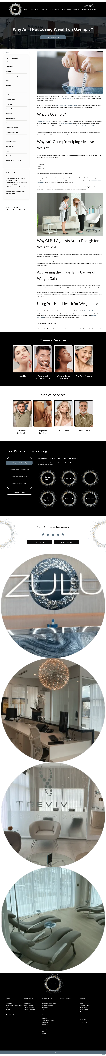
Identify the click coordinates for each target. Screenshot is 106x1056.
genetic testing (68, 187)
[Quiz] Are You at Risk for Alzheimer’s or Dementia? (52, 328)
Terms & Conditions (10, 1014)
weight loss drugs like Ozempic (65, 98)
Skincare (8, 137)
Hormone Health (10, 90)
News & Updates (10, 118)
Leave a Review (39, 542)
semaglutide (46, 121)
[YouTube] (86, 1022)
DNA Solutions (55, 9)
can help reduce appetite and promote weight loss (83, 125)
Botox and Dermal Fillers (47, 1005)
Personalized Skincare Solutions (49, 1003)
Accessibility (9, 1011)
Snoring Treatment (46, 1028)
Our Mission (9, 1003)
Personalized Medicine (12, 127)
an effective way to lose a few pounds (67, 105)
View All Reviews (66, 542)
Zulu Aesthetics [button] (44, 9)
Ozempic (8, 123)
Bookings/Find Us (65, 998)
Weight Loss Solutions (29, 1005)
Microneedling (9, 108)
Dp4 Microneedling (46, 1031)
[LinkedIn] (84, 1022)
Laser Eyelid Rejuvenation (48, 1029)
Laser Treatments (10, 99)
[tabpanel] (69, 483)
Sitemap (8, 1009)
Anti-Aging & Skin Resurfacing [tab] (19, 462)
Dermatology (27, 1011)
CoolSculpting (45, 1024)
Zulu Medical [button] (34, 9)
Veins (7, 151)
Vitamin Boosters (10, 155)
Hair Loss (8, 85)
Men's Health (9, 104)
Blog (7, 1007)
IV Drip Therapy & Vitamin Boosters (70, 9)
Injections (8, 94)
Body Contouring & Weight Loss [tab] (19, 476)
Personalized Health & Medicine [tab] (19, 483)
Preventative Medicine (12, 132)
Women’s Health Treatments (48, 1020)
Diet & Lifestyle (10, 71)
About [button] (25, 9)
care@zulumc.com (85, 1011)
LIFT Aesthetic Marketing (50, 1052)
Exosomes (44, 1011)
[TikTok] (87, 1022)
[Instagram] (82, 1022)
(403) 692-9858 (90, 6)
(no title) (8, 176)
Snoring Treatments (11, 141)
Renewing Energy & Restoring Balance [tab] (19, 469)
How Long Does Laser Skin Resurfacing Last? (90, 328)
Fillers (7, 80)
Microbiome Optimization (29, 1009)
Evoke (43, 1014)
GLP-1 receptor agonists (66, 123)
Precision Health (88, 310)
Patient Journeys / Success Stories (14, 1005)
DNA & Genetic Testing (12, 76)
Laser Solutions (47, 1039)
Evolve (43, 1016)
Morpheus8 (9, 113)
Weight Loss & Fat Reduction (13, 160)
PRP (43, 1009)
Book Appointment (53, 37)
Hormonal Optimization (29, 1007)
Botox (7, 61)
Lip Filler (44, 1033)
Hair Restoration (45, 1022)
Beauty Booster (45, 1007)
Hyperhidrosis (45, 1026)
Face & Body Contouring (47, 1013)
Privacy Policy (9, 1013)
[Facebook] (80, 1022)
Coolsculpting (9, 66)
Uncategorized (10, 146)
